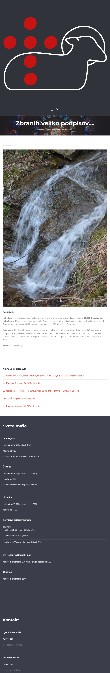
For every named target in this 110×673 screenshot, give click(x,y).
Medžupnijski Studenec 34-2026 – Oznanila (21, 383)
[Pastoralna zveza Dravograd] (55, 53)
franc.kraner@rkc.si (11, 670)
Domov (39, 129)
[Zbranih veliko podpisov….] (55, 227)
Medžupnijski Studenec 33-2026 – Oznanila (21, 406)
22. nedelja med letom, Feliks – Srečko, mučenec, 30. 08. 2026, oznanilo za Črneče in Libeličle (43, 375)
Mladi (47, 129)
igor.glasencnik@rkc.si (12, 644)
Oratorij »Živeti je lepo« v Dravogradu (19, 398)
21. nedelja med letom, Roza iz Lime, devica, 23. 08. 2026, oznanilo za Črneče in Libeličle (41, 390)
